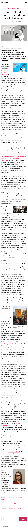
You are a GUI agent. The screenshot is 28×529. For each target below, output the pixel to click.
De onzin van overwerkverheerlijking (11, 508)
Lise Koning (4, 344)
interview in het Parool (14, 452)
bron (23, 74)
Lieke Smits (12, 21)
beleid (3, 154)
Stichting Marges (14, 344)
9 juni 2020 (18, 21)
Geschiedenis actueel (14, 8)
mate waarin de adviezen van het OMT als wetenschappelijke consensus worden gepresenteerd (13, 156)
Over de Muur (5, 2)
